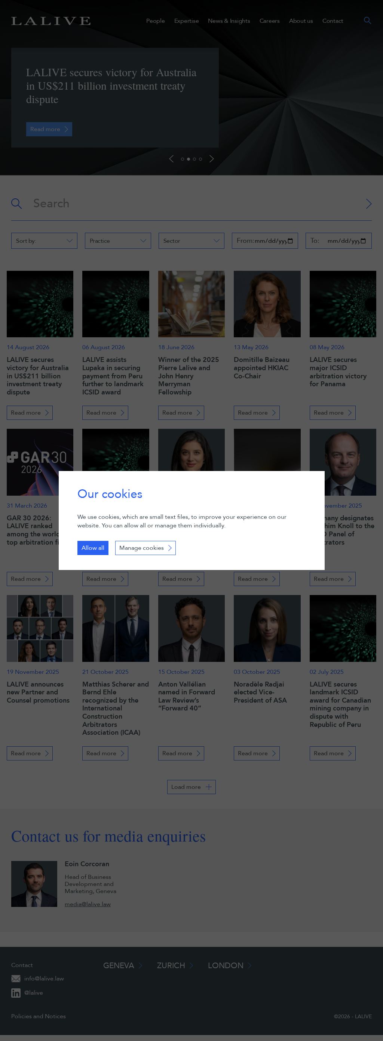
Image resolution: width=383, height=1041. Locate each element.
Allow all (93, 548)
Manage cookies (141, 548)
